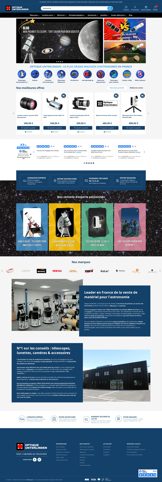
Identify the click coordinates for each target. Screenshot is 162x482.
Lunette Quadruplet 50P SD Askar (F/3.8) (79, 116)
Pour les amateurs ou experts (26, 383)
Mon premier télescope (86, 447)
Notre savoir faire (61, 449)
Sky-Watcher (61, 371)
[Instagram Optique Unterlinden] (39, 459)
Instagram (106, 455)
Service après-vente (62, 460)
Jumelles (82, 462)
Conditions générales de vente (136, 449)
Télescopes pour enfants (87, 449)
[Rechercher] (110, 8)
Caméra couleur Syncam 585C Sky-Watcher (27, 116)
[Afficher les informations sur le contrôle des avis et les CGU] (30, 154)
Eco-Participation (132, 452)
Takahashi (20, 373)
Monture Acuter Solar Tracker (106, 115)
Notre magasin (60, 447)
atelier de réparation (97, 315)
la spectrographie (46, 361)
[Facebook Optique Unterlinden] (35, 459)
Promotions (106, 449)
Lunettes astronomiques (87, 455)
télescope (30, 369)
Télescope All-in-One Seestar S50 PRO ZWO (132, 116)
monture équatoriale (61, 383)
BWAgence (30, 480)
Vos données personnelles (134, 455)
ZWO (67, 371)
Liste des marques (85, 465)
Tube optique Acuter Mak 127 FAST (53, 116)
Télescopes (83, 452)
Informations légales (133, 447)
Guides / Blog (60, 457)
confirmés (122, 306)
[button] (56, 61)
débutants (113, 306)
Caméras (82, 460)
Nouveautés (106, 447)
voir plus (78, 152)
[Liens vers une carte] (32, 227)
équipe (89, 311)
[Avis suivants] (144, 152)
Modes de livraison (61, 455)
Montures (83, 457)
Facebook (106, 452)
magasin (93, 309)
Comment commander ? (63, 452)
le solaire (37, 361)
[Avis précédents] (33, 152)
